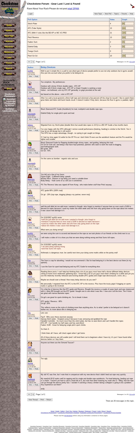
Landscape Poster (63, 432)
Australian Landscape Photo (114, 428)
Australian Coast (47, 426)
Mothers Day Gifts (116, 429)
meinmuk (31, 379)
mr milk (31, 98)
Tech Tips (69, 411)
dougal (30, 195)
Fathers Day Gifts (84, 431)
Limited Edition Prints (75, 432)
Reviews (81, 411)
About (104, 411)
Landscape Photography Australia (68, 412)
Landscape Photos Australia (112, 412)
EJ (29, 294)
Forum (94, 411)
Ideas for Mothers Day (48, 431)
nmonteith (31, 114)
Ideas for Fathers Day (121, 431)
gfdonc (30, 125)
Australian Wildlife (126, 426)
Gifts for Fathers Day (95, 431)
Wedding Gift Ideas (60, 431)
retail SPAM (73, 8)
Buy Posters (96, 432)
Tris (29, 261)
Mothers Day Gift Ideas (34, 431)
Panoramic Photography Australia (64, 429)
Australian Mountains (58, 426)
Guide (57, 411)
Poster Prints (104, 432)
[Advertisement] (9, 158)
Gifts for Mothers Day (128, 429)
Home (52, 411)
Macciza (31, 179)
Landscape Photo (33, 428)
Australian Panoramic (36, 426)
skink (30, 87)
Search (109, 411)
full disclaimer (68, 415)
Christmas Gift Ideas (72, 431)
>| (33, 62)
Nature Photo (102, 428)
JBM (29, 347)
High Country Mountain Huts (102, 429)
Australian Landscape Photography (91, 412)
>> (29, 62)
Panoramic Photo (87, 432)
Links (99, 411)
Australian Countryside (71, 426)
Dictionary (88, 411)
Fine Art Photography (77, 428)
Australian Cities (105, 426)
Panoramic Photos (49, 429)
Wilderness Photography (91, 428)
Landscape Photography (45, 428)
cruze (30, 276)
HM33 (30, 249)
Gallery (63, 411)
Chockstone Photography (49, 412)
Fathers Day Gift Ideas (108, 431)
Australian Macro (115, 426)
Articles (75, 411)
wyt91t (30, 71)
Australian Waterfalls (84, 426)
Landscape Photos (38, 429)
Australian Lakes (95, 426)
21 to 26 (132, 61)
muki (30, 147)
